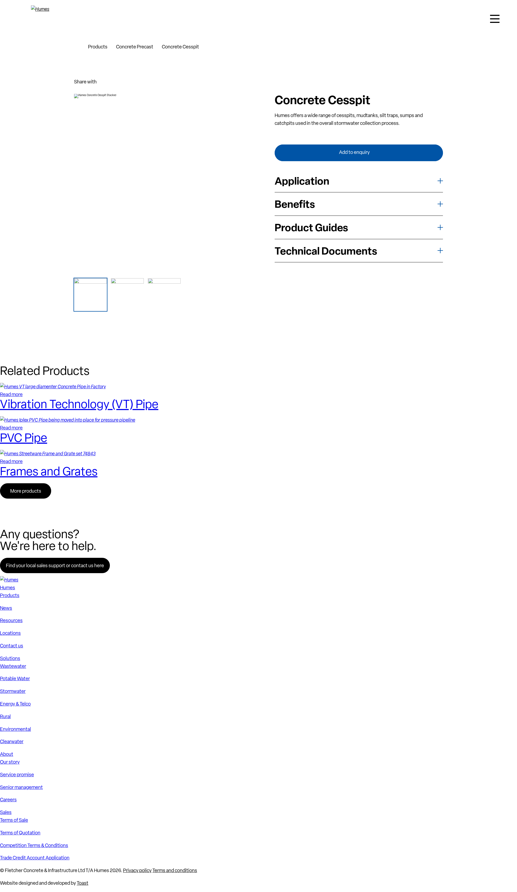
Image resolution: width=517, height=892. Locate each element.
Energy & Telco (15, 704)
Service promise (17, 774)
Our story (10, 762)
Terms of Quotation (20, 833)
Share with (85, 82)
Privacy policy (137, 870)
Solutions (10, 658)
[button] (494, 19)
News (6, 608)
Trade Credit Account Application (34, 858)
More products (25, 491)
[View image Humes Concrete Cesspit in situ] (127, 294)
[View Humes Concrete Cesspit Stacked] (90, 294)
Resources (11, 620)
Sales (6, 812)
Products (97, 47)
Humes (7, 587)
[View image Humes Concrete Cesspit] (164, 294)
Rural (5, 716)
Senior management (21, 787)
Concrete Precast (134, 47)
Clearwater (11, 741)
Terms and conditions (174, 870)
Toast (82, 883)
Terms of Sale (14, 820)
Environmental (15, 729)
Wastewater (13, 666)
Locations (10, 633)
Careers (8, 799)
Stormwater (13, 691)
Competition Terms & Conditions (34, 845)
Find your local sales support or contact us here (55, 565)
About (6, 754)
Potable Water (15, 678)
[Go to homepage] (76, 47)
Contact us (11, 646)
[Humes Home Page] (51, 18)
